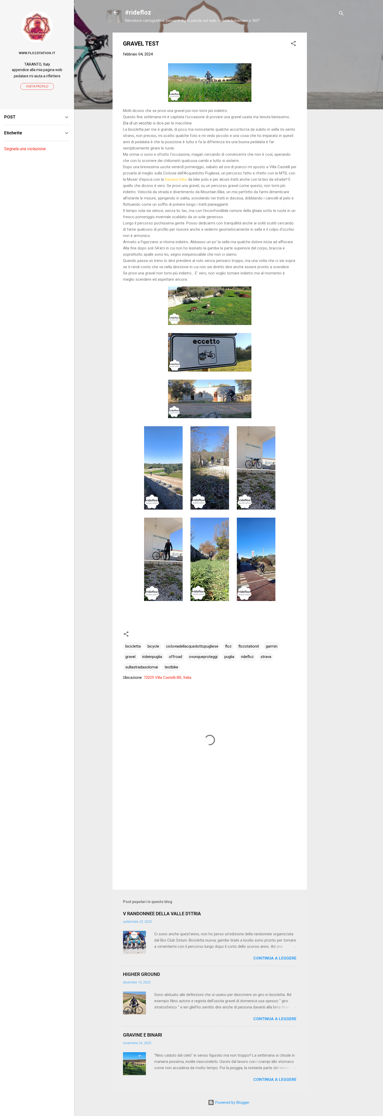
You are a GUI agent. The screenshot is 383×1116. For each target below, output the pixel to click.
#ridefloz (138, 12)
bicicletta (133, 646)
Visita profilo (37, 86)
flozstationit (248, 646)
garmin (271, 646)
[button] (293, 44)
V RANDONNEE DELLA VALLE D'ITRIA (162, 913)
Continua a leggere (274, 958)
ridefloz (247, 656)
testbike (171, 667)
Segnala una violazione (25, 148)
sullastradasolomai (141, 667)
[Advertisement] (327, 111)
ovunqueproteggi (203, 656)
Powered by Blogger (231, 1102)
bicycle (153, 646)
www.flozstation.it (37, 53)
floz (228, 646)
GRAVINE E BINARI (142, 1035)
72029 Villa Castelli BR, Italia (167, 677)
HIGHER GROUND (141, 974)
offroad (175, 656)
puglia (229, 656)
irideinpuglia (152, 656)
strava (266, 656)
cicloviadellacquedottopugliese (192, 646)
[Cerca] (341, 14)
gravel (130, 656)
